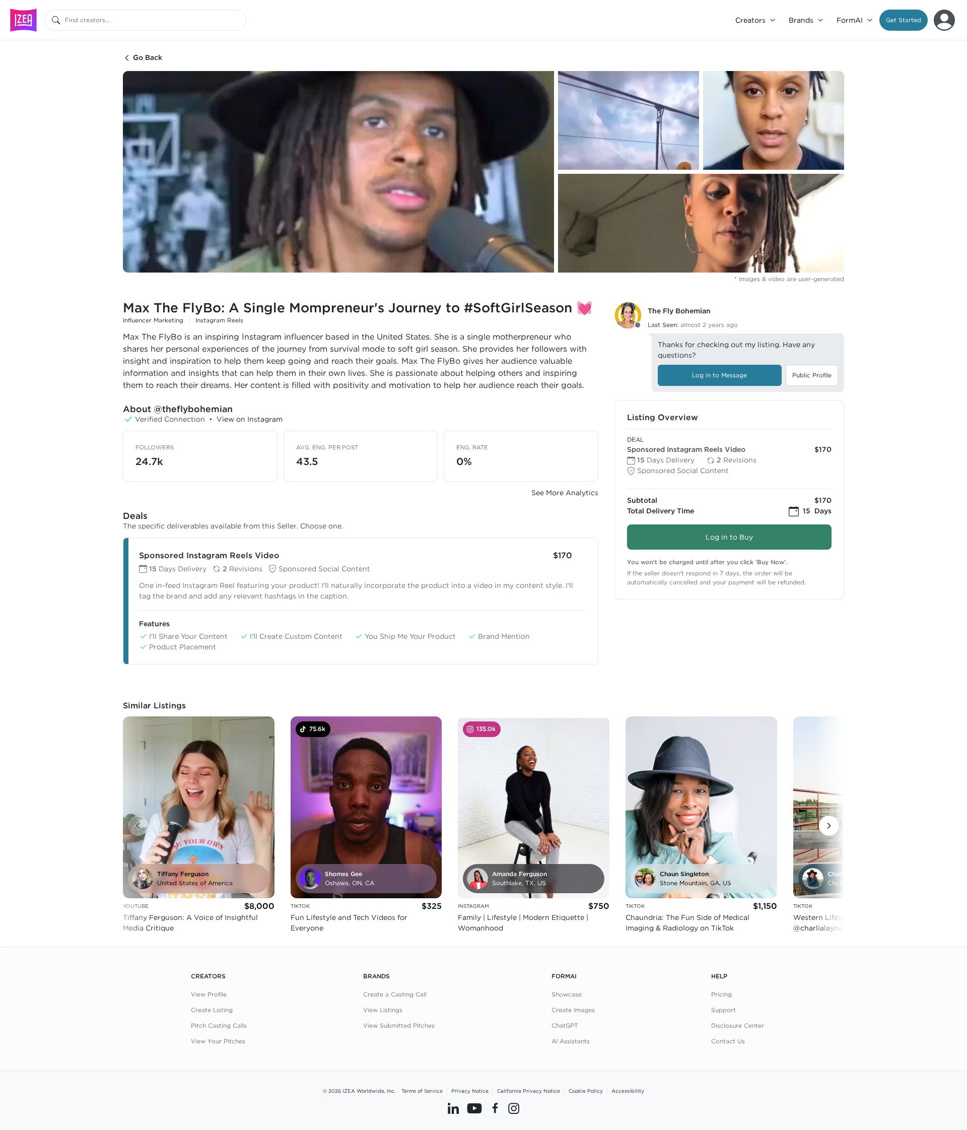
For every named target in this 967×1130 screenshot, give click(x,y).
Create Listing (212, 1010)
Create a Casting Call (395, 994)
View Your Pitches (218, 1041)
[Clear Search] (239, 20)
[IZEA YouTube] (474, 1108)
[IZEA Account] (944, 20)
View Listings (382, 1010)
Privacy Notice (470, 1091)
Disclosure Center (737, 1025)
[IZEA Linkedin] (453, 1108)
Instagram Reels (219, 320)
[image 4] (701, 223)
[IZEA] (23, 20)
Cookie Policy (586, 1091)
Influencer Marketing (153, 320)
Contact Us (728, 1041)
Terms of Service (422, 1091)
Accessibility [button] (627, 1091)
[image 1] (338, 172)
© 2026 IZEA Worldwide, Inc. (359, 1091)
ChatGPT (564, 1025)
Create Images (573, 1010)
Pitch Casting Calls (219, 1025)
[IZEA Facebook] (495, 1108)
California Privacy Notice (528, 1091)
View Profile (209, 994)
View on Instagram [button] (250, 419)
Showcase (566, 994)
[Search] (56, 20)
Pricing (721, 994)
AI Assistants (570, 1041)
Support (723, 1010)
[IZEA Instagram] (513, 1108)
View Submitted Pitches (399, 1025)
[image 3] (773, 120)
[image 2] (628, 120)
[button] (903, 20)
